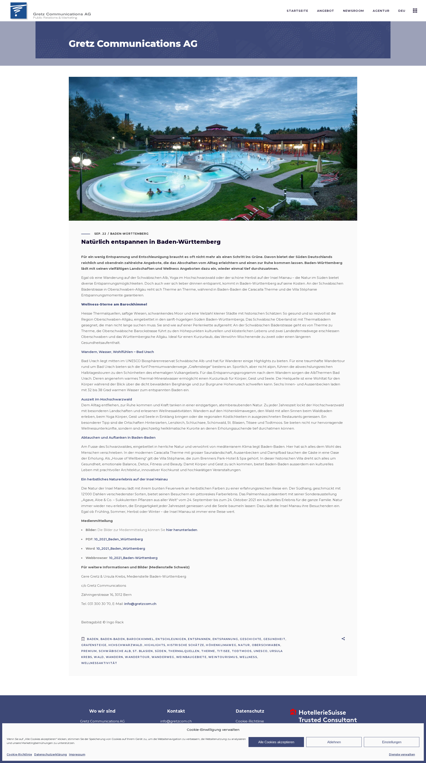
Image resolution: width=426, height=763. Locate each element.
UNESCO (261, 651)
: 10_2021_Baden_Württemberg (118, 539)
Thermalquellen (183, 651)
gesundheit (274, 639)
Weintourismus (223, 657)
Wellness (248, 657)
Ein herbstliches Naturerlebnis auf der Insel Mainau (124, 479)
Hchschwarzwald (125, 645)
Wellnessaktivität (99, 663)
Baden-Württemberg (129, 233)
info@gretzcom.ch (140, 604)
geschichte (250, 639)
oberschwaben (266, 645)
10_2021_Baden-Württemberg (133, 558)
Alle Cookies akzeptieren (276, 742)
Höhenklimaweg (221, 645)
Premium (89, 651)
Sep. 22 (100, 233)
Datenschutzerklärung (50, 754)
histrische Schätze (185, 645)
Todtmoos (242, 651)
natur (244, 645)
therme (208, 651)
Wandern (114, 657)
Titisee (223, 651)
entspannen (199, 639)
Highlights (154, 645)
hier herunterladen (181, 530)
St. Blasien (143, 651)
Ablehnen (334, 742)
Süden (160, 651)
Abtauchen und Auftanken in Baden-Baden (118, 437)
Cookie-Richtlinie (19, 754)
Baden (93, 639)
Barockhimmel (140, 639)
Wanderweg (163, 657)
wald (99, 657)
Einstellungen (391, 742)
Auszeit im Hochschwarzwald (106, 399)
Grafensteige (93, 645)
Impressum (77, 754)
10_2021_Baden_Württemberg (120, 549)
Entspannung (225, 639)
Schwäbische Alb (115, 651)
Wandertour (137, 657)
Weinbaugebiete (191, 657)
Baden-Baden (113, 639)
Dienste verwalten (402, 754)
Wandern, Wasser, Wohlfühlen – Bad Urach (117, 352)
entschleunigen (171, 639)
